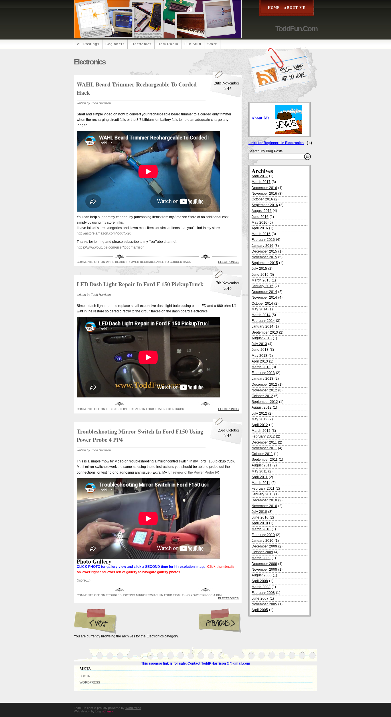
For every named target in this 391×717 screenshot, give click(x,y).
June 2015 (260, 275)
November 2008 (264, 570)
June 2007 (260, 598)
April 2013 (260, 361)
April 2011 (260, 477)
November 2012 (264, 390)
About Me (294, 7)
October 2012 (262, 396)
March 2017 (261, 182)
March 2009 (261, 558)
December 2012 (264, 385)
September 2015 (265, 263)
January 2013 (262, 379)
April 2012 (260, 425)
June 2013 (260, 350)
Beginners (115, 44)
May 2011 (259, 471)
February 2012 (263, 436)
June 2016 (260, 217)
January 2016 (262, 246)
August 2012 (262, 407)
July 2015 (259, 269)
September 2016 (265, 205)
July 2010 (259, 512)
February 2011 (263, 488)
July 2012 (259, 413)
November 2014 (264, 298)
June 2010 (260, 517)
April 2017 (260, 176)
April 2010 (260, 523)
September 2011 (265, 460)
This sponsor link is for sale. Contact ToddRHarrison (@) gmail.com (195, 663)
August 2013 (262, 338)
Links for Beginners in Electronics (276, 143)
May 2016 (259, 222)
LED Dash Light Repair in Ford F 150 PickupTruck (140, 284)
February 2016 (263, 240)
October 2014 (262, 304)
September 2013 (265, 332)
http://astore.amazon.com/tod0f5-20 (104, 233)
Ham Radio (167, 44)
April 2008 (260, 581)
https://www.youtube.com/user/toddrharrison (111, 247)
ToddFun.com (296, 28)
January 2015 (262, 286)
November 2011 (264, 448)
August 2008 (262, 575)
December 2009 (264, 546)
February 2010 (263, 535)
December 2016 (264, 188)
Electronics (141, 44)
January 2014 (262, 326)
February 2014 (263, 321)
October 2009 (262, 552)
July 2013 (259, 344)
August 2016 (262, 211)
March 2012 (261, 431)
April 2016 (260, 228)
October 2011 (262, 454)
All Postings (88, 44)
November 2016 (264, 194)
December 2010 (264, 500)
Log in (85, 676)
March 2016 (261, 234)
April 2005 (260, 610)
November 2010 (264, 506)
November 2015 (264, 257)
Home (274, 7)
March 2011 (261, 483)
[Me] (288, 118)
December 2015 (264, 251)
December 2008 (264, 564)
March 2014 (261, 315)
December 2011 (264, 442)
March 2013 (261, 367)
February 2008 (263, 593)
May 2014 (259, 309)
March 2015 (261, 280)
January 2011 (262, 494)
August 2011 (261, 465)
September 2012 (265, 402)
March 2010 (261, 529)
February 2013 (263, 373)
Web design (82, 711)
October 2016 (262, 199)
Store (212, 44)
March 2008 (261, 587)
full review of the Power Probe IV (193, 472)
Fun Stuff (192, 44)
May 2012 (259, 419)
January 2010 (262, 541)
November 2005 (264, 604)
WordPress (90, 682)
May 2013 (259, 356)
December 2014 (264, 292)
